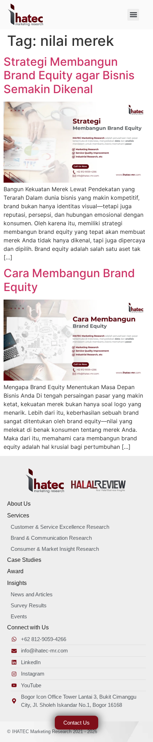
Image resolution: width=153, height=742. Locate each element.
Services (18, 515)
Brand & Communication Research (51, 538)
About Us (19, 504)
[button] (133, 15)
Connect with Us (28, 627)
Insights (17, 583)
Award (15, 571)
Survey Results (29, 605)
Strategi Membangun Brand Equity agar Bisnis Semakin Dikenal (69, 75)
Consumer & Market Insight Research (55, 549)
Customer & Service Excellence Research (60, 527)
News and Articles (32, 594)
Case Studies (24, 560)
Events (19, 616)
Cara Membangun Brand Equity (69, 280)
